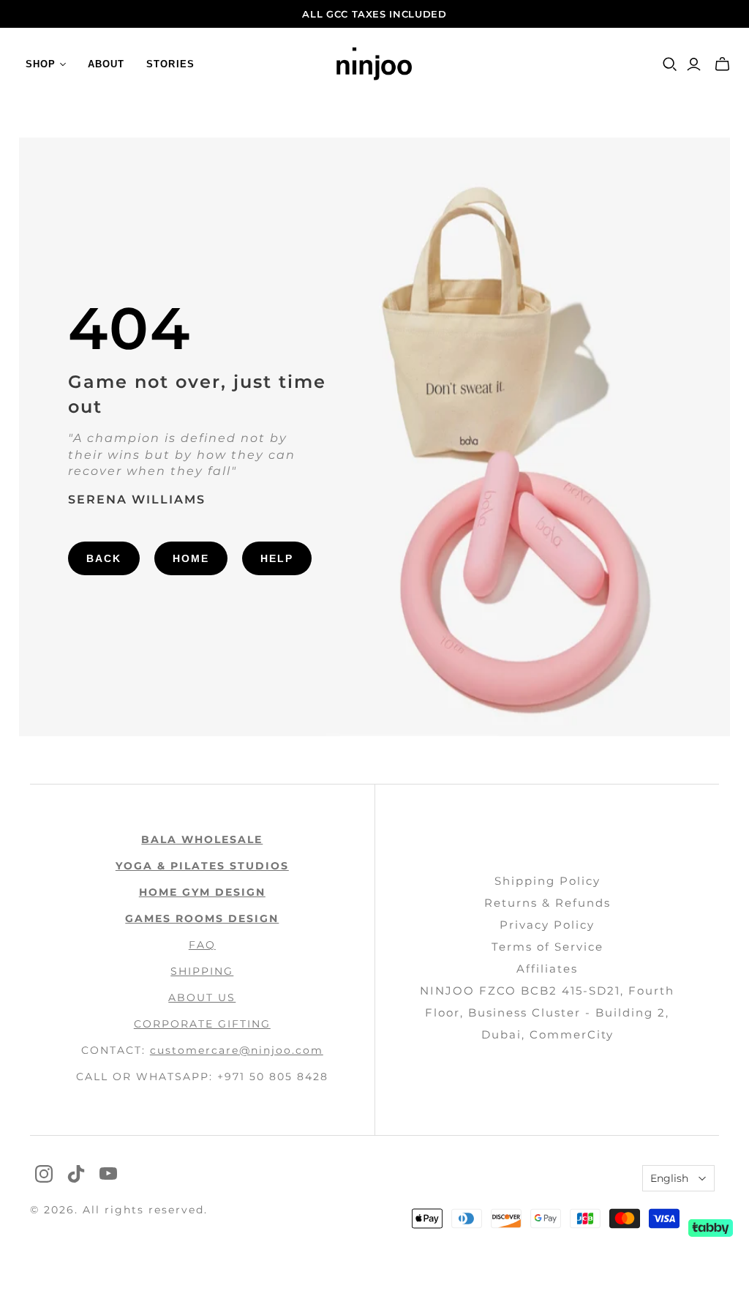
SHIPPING (201, 971)
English (669, 1178)
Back (103, 558)
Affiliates (547, 969)
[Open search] (670, 64)
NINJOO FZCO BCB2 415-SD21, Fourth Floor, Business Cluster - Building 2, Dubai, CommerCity (547, 1012)
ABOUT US (202, 997)
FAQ (202, 944)
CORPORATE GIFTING (202, 1023)
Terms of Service (547, 947)
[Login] (693, 64)
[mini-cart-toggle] (722, 64)
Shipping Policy (547, 881)
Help (276, 558)
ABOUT (106, 64)
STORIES (170, 64)
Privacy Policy (547, 925)
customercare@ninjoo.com (236, 1050)
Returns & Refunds (547, 903)
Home (191, 558)
